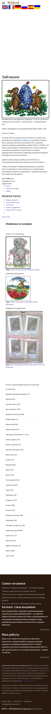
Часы (17, 302)
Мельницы (10, 304)
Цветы (30, 302)
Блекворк (9, 367)
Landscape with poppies (15, 273)
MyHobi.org (6, 693)
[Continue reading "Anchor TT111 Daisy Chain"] (25, 253)
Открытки (41, 365)
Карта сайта (7, 701)
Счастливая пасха (12, 202)
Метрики (33, 365)
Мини (12, 365)
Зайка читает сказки (13, 210)
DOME (12, 302)
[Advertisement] (25, 36)
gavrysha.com (36, 709)
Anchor (12, 270)
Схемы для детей (22, 270)
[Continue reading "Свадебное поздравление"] (25, 337)
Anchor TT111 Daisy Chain (15, 234)
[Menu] (3, 3)
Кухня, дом (24, 302)
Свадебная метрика (22, 365)
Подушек (26, 140)
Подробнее (44, 630)
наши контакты (29, 681)
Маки (35, 302)
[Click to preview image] (25, 99)
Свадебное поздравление (15, 308)
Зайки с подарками (13, 207)
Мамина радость (12, 200)
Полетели (9, 205)
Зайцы (8, 191)
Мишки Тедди (34, 270)
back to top (6, 217)
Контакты (18, 701)
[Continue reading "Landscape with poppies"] (25, 288)
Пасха (13, 181)
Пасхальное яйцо (12, 188)
